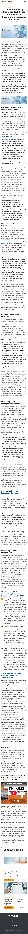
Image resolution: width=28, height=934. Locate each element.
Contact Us (14, 921)
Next (13, 848)
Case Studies (20, 919)
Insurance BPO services (9, 139)
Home (5, 919)
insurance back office (14, 7)
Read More (8, 879)
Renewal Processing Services (10, 492)
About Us (10, 919)
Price (15, 919)
